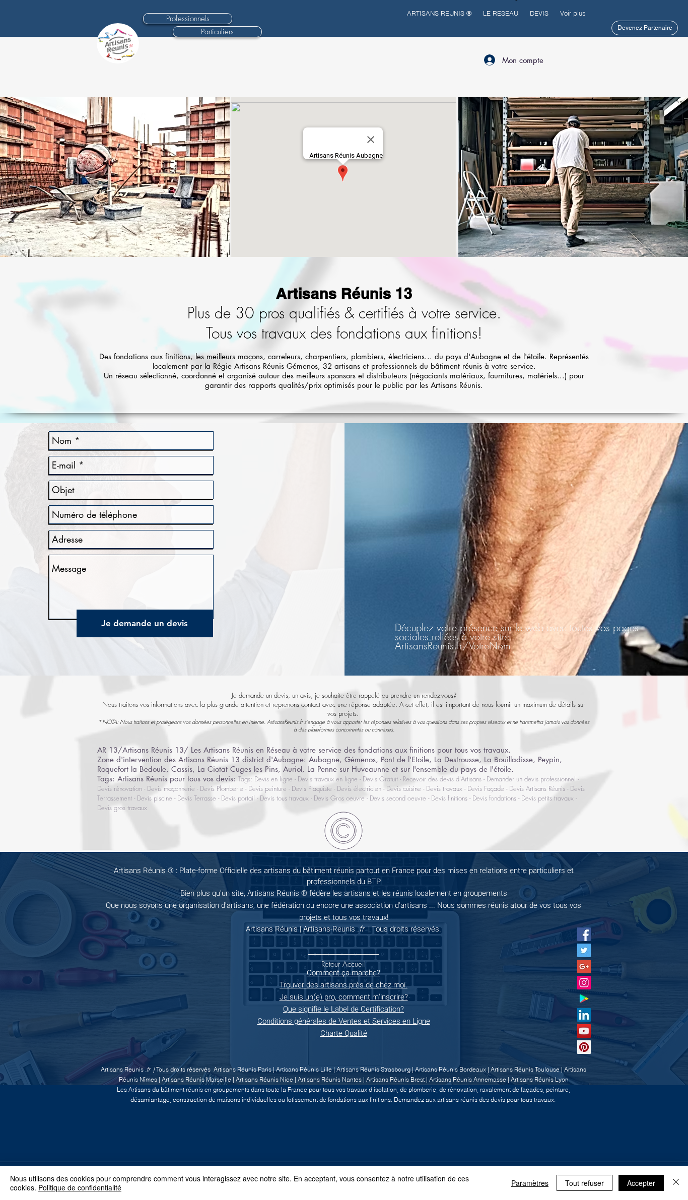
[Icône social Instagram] (584, 982)
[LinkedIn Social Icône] (584, 1015)
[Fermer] (676, 1183)
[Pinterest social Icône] (584, 1047)
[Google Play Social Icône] (584, 999)
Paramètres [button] (529, 1183)
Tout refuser (584, 1183)
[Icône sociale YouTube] (584, 1031)
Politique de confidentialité (79, 1187)
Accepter (641, 1183)
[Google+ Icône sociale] (584, 966)
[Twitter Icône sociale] (584, 950)
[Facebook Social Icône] (584, 934)
